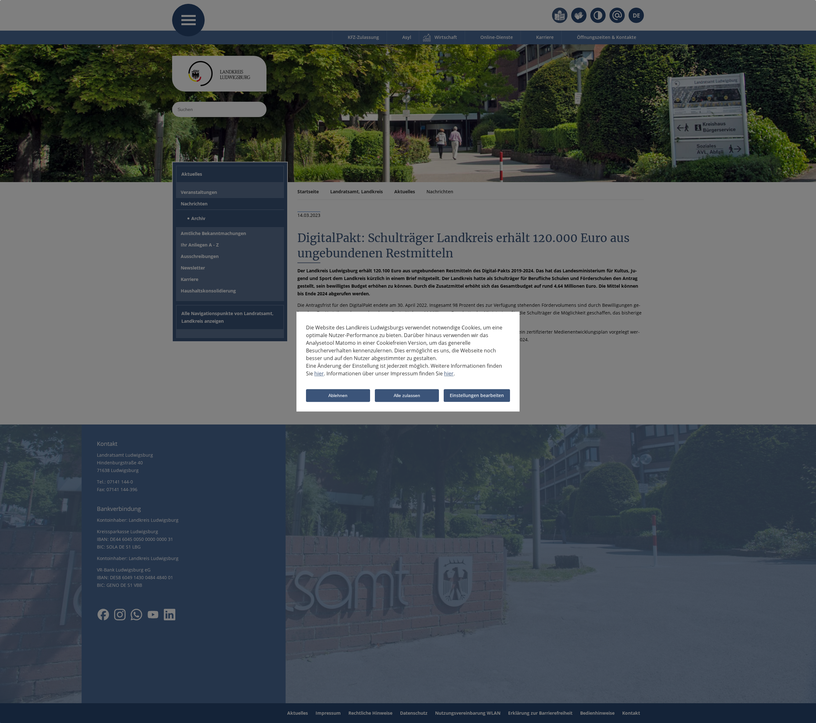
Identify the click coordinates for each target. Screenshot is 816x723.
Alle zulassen (407, 395)
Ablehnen (337, 395)
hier (319, 373)
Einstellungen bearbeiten (477, 395)
